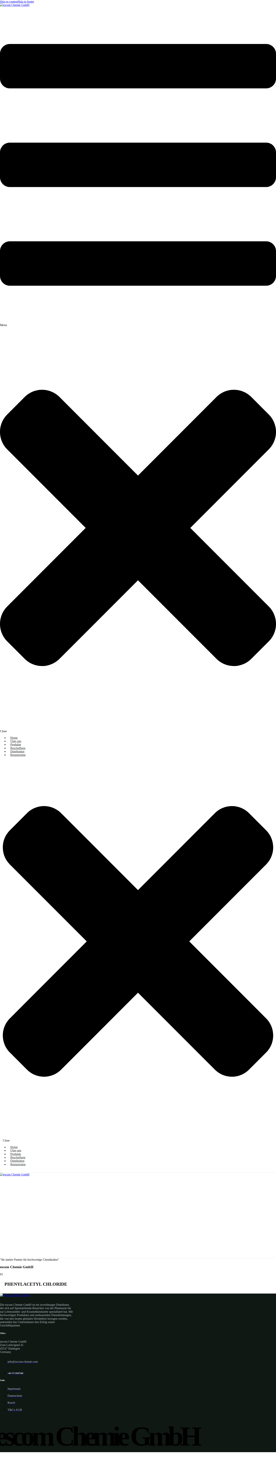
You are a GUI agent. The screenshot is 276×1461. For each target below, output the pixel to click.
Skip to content (9, 1)
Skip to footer (26, 1)
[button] (138, 370)
